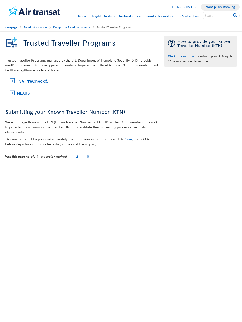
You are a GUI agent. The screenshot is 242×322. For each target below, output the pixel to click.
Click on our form (181, 56)
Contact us (189, 15)
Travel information (159, 16)
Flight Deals (102, 16)
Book (82, 16)
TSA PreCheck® (32, 81)
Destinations (128, 16)
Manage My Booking (220, 6)
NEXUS (23, 93)
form (128, 139)
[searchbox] (221, 15)
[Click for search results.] (235, 15)
